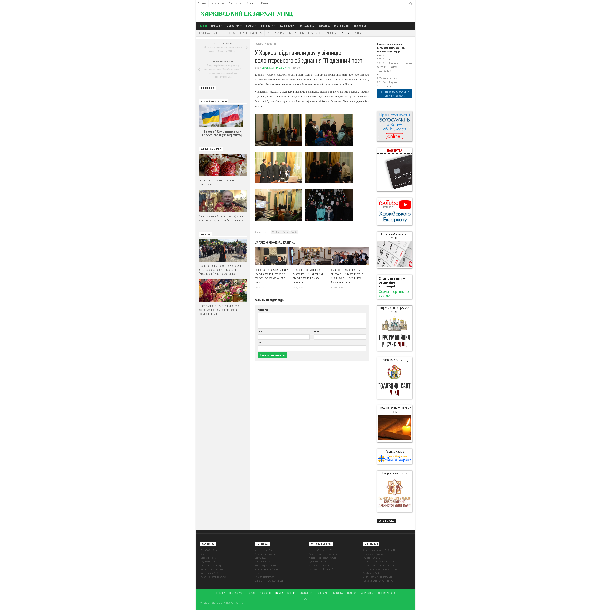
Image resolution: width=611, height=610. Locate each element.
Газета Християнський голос (304, 33)
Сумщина (324, 25)
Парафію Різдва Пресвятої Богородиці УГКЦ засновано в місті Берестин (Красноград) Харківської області (221, 269)
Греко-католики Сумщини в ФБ (378, 580)
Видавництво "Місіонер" (321, 569)
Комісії (250, 25)
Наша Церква (217, 3)
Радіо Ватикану (262, 561)
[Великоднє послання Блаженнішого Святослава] (223, 165)
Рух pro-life (360, 33)
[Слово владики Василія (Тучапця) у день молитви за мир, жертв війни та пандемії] (223, 201)
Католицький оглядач (265, 554)
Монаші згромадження (211, 569)
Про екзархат (235, 3)
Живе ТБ (259, 573)
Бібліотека (229, 33)
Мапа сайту (367, 593)
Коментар (263, 310)
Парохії (215, 25)
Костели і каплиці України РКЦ (323, 554)
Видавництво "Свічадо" (320, 565)
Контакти (265, 3)
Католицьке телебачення (267, 569)
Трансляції (360, 25)
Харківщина (287, 25)
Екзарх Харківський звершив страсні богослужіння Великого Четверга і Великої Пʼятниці (220, 309)
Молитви (331, 33)
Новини (202, 25)
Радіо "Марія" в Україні (266, 565)
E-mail (318, 331)
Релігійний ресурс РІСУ (320, 550)
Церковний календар (210, 565)
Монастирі (233, 25)
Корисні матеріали (208, 33)
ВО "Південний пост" (280, 232)
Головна (202, 3)
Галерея (345, 33)
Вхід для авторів (386, 593)
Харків (294, 232)
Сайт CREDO (261, 557)
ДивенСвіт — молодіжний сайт (269, 580)
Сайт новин (206, 554)
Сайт (260, 342)
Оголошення (341, 25)
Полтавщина (306, 25)
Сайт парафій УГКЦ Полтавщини (379, 576)
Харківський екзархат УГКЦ (276, 68)
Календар (322, 593)
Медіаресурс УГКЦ (264, 550)
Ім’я (260, 331)
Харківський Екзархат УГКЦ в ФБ (379, 550)
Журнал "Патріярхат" (265, 576)
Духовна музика (276, 33)
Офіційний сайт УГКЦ (210, 550)
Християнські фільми (251, 33)
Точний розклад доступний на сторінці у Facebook (394, 94)
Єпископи (252, 3)
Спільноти (267, 25)
